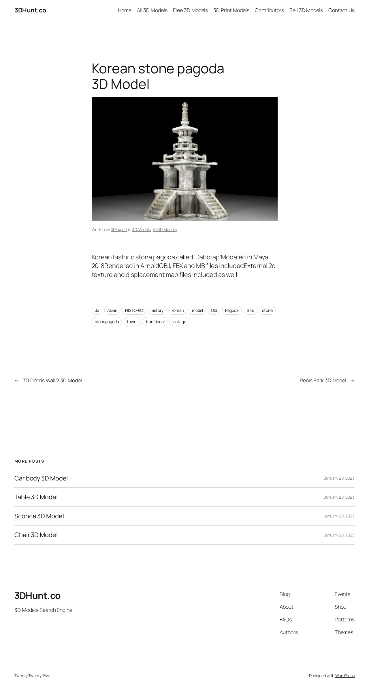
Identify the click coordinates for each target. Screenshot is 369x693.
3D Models (141, 229)
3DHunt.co (30, 10)
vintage (179, 321)
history (157, 310)
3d (97, 310)
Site (250, 310)
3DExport (119, 229)
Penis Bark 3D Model (323, 380)
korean (178, 310)
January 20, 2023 (339, 478)
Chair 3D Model (36, 534)
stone (267, 310)
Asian (112, 310)
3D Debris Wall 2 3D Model (52, 380)
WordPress (345, 675)
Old (214, 310)
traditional (155, 321)
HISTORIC (134, 310)
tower (132, 321)
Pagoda (232, 310)
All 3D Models (165, 229)
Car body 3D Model (41, 478)
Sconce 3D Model (39, 516)
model (197, 310)
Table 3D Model (36, 496)
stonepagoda (107, 321)
